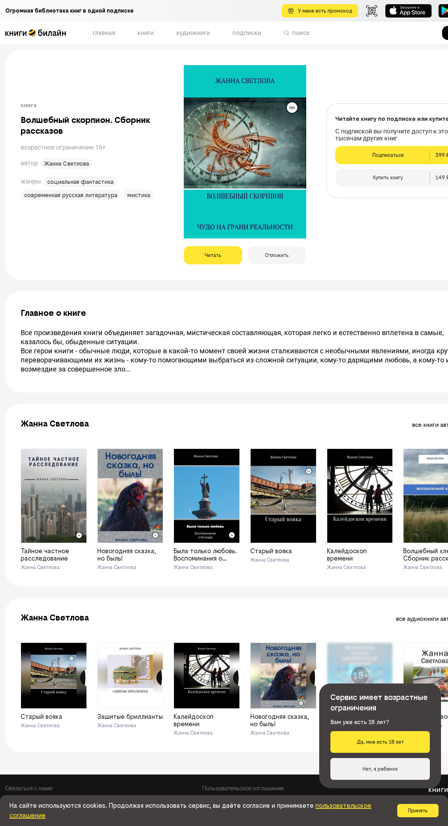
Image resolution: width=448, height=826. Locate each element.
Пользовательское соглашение (243, 788)
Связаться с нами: (29, 788)
